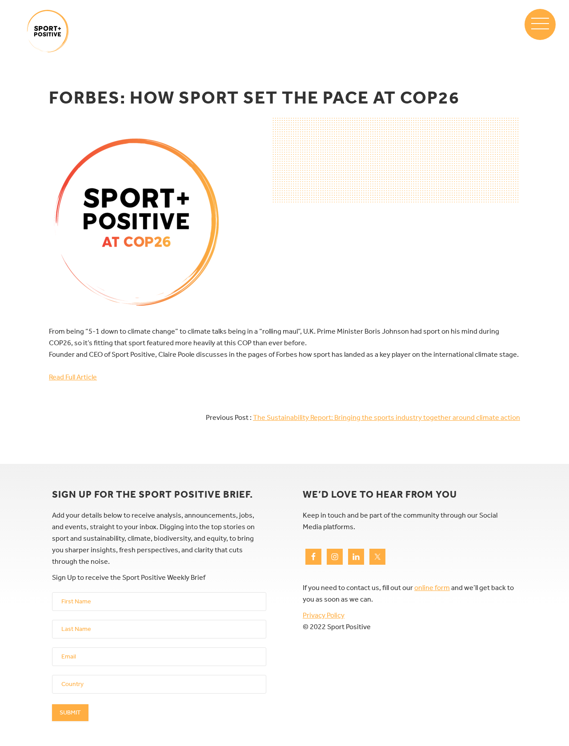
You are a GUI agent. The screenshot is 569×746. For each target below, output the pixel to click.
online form (432, 587)
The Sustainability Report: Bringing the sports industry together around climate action (386, 417)
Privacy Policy (324, 615)
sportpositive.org (47, 31)
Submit (70, 712)
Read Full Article (73, 377)
